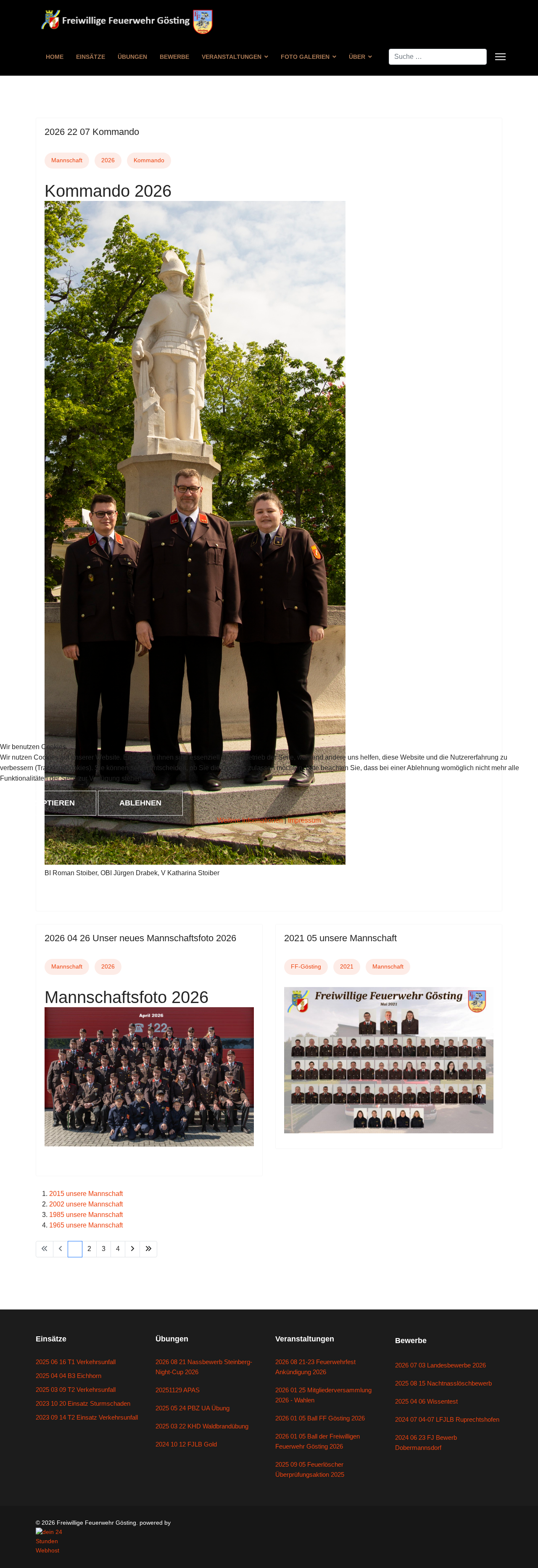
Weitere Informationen (250, 820)
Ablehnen (140, 803)
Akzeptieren (48, 803)
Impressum (304, 820)
